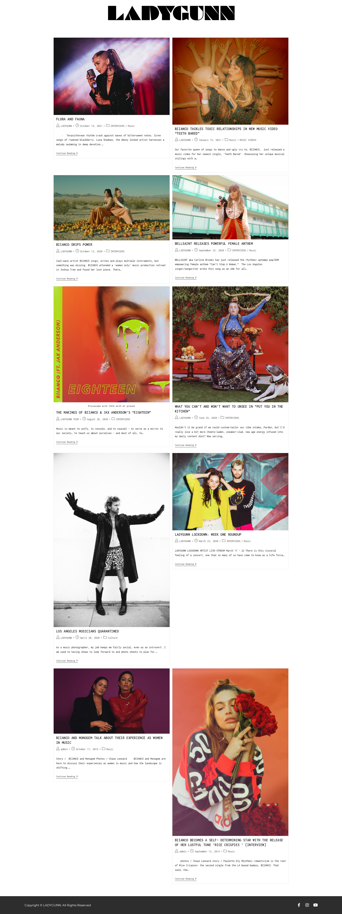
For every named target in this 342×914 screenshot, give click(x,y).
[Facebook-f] (299, 905)
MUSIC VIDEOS (248, 140)
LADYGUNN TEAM (70, 419)
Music (131, 125)
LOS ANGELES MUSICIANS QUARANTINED (87, 631)
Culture (113, 637)
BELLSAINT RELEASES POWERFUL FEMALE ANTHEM (214, 243)
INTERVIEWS (117, 125)
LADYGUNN (66, 125)
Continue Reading (67, 153)
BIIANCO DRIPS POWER (74, 244)
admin (64, 749)
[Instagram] (307, 905)
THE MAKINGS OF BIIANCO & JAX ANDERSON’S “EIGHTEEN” (103, 412)
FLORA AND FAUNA (70, 119)
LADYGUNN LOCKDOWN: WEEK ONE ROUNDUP (208, 534)
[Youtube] (315, 905)
